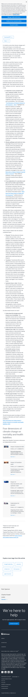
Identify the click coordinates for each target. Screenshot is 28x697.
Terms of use (3, 680)
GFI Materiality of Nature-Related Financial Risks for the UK (15, 172)
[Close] (26, 1)
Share (5, 41)
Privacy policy (3, 682)
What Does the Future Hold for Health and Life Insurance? (15, 193)
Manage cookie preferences (14, 17)
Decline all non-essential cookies (14, 21)
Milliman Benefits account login (5, 676)
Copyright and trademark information (6, 678)
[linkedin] (5, 672)
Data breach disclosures (4, 686)
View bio (3, 599)
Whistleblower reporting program (6, 684)
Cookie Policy (16, 14)
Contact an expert (14, 623)
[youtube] (9, 672)
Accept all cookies (14, 25)
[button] (2, 672)
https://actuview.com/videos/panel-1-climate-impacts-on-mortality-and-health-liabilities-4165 (13, 422)
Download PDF (7, 37)
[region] (14, 13)
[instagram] (12, 672)
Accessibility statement (4, 688)
